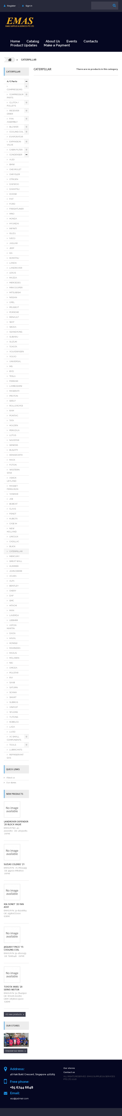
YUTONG (13, 717)
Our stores (11, 782)
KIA (11, 253)
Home (15, 41)
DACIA (12, 633)
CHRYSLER (14, 174)
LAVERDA (14, 615)
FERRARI (13, 381)
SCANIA (13, 692)
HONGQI (13, 643)
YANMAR (13, 494)
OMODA (13, 668)
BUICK (12, 546)
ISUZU (12, 233)
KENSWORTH (16, 455)
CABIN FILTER (16, 149)
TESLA (12, 376)
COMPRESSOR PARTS (15, 96)
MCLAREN (14, 658)
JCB (11, 499)
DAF (11, 595)
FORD (12, 204)
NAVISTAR (14, 440)
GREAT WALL (15, 561)
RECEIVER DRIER (13, 112)
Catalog (33, 41)
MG (11, 366)
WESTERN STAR (13, 471)
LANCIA (13, 263)
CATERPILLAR (16, 551)
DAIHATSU (14, 189)
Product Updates (23, 45)
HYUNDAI (14, 223)
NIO (11, 663)
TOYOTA (13, 346)
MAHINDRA (14, 648)
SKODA (12, 327)
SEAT (11, 322)
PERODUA (14, 430)
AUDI (11, 159)
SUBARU (13, 337)
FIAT (11, 199)
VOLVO (12, 356)
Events (71, 41)
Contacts (91, 41)
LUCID (12, 732)
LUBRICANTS (15, 749)
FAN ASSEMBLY (12, 120)
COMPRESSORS (14, 89)
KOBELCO (14, 722)
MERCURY (14, 556)
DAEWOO (14, 184)
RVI (11, 677)
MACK (12, 460)
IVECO (12, 238)
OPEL (12, 302)
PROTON (13, 396)
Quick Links (13, 769)
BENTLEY (14, 586)
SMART (12, 697)
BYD (11, 371)
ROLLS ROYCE (16, 406)
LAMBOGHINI (15, 386)
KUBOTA (13, 518)
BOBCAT (13, 504)
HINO (11, 213)
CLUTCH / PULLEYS (13, 104)
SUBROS (13, 702)
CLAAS (12, 509)
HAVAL (12, 638)
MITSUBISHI (15, 292)
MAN (11, 610)
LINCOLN (13, 536)
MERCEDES (14, 282)
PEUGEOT (14, 307)
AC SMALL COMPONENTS (14, 738)
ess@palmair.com (19, 1098)
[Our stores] (16, 1040)
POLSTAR (13, 672)
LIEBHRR (13, 620)
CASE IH (13, 523)
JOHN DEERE (15, 571)
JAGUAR (13, 243)
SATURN (13, 687)
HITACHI (13, 605)
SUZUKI (13, 342)
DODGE (13, 194)
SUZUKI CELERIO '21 (14, 864)
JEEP (11, 248)
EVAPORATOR (16, 136)
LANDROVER (15, 268)
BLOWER (13, 127)
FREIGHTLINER (16, 209)
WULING (13, 712)
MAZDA (13, 277)
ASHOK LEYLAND (11, 479)
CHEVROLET (15, 169)
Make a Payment (57, 45)
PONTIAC (13, 415)
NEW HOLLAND (12, 530)
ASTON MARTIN (11, 627)
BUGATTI (13, 450)
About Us (53, 41)
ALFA (11, 581)
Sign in (29, 6)
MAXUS (13, 653)
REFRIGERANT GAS (15, 756)
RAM (11, 410)
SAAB (12, 682)
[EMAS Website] (20, 22)
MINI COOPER (16, 287)
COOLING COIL (16, 132)
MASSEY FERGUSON (12, 487)
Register (11, 6)
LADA (12, 727)
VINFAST (13, 707)
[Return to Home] (10, 59)
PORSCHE (14, 312)
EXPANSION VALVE (14, 143)
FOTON (13, 465)
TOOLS (12, 745)
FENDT (12, 513)
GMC (11, 600)
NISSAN (13, 297)
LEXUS (12, 273)
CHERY (12, 591)
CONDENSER (15, 154)
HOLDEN (13, 425)
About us (10, 777)
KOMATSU (14, 258)
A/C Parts (12, 81)
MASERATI (14, 391)
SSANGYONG (15, 332)
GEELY (12, 401)
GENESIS (13, 445)
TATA (11, 420)
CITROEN (13, 179)
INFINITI (13, 228)
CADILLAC (14, 541)
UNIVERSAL (15, 361)
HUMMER (14, 566)
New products (14, 794)
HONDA (13, 218)
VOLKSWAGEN (16, 351)
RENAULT (14, 317)
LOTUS (12, 435)
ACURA (13, 576)
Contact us (69, 1072)
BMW (12, 164)
